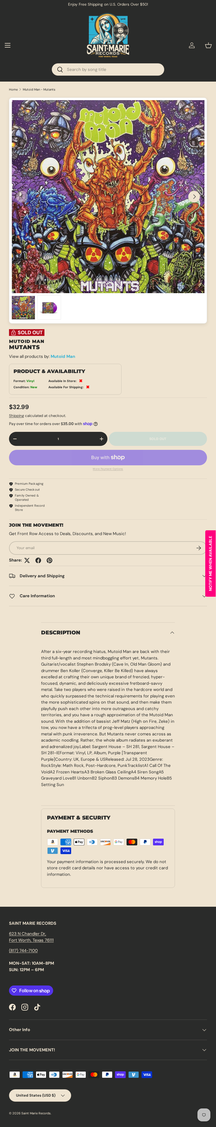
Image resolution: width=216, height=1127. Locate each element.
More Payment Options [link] (108, 469)
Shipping (16, 415)
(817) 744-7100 (23, 950)
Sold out (157, 439)
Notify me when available (210, 563)
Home (13, 89)
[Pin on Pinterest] (49, 560)
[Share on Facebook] (38, 560)
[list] (108, 196)
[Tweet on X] (27, 560)
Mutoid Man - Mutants (39, 89)
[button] (208, 45)
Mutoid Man (63, 356)
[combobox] (108, 69)
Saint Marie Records (36, 1113)
